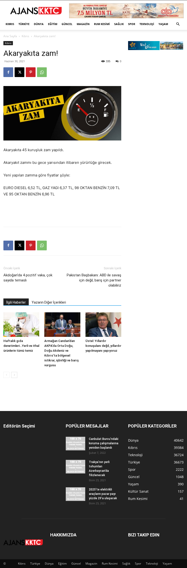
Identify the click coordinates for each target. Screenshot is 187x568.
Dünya (39, 24)
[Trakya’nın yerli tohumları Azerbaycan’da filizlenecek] (75, 466)
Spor (131, 24)
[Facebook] (8, 72)
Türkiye (24, 24)
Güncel (67, 24)
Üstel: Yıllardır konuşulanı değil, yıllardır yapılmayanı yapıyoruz (103, 345)
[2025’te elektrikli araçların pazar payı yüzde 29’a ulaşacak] (75, 494)
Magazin (83, 24)
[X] (19, 72)
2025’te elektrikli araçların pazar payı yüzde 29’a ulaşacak (103, 494)
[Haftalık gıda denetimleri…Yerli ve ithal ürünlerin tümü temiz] (21, 324)
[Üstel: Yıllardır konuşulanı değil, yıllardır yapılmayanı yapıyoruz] (103, 324)
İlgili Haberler (16, 302)
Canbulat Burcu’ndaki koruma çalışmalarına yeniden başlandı (103, 443)
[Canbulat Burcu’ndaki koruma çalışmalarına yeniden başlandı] (75, 443)
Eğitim (52, 24)
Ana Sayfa (10, 36)
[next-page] (14, 375)
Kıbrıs (10, 24)
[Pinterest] (31, 72)
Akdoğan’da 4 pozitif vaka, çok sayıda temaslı (27, 277)
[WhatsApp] (42, 72)
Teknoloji (147, 24)
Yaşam (163, 24)
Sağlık (119, 24)
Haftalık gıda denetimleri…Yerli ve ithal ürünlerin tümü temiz (21, 345)
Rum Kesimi (102, 24)
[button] (178, 24)
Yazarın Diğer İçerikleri (49, 302)
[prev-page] (6, 375)
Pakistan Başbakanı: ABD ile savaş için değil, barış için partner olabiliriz (94, 280)
